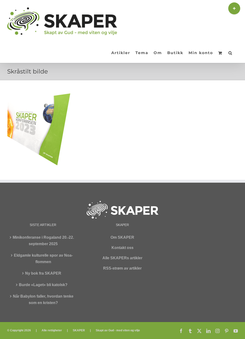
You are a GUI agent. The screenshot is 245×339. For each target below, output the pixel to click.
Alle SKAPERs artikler (122, 258)
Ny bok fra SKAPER (43, 273)
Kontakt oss (122, 248)
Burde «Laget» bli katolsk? (43, 285)
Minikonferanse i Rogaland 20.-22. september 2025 (43, 240)
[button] (230, 52)
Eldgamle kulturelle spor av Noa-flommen (43, 258)
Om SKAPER (122, 237)
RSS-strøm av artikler (122, 268)
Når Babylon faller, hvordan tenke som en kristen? (43, 299)
